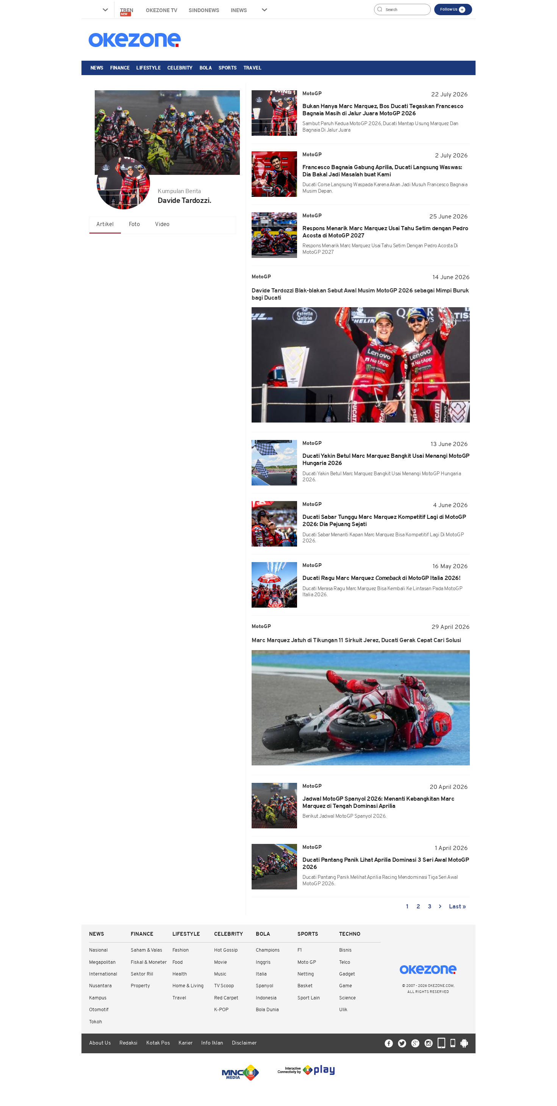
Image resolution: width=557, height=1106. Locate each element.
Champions (268, 950)
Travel (252, 67)
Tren (127, 11)
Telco (344, 962)
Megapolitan (102, 962)
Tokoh (95, 1022)
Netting (305, 974)
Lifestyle (148, 67)
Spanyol (264, 985)
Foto (134, 225)
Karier (185, 1043)
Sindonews (204, 10)
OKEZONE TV (161, 10)
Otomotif (98, 1009)
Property (140, 985)
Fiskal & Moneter (149, 962)
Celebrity (180, 67)
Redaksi (128, 1043)
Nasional (98, 950)
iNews (239, 10)
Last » (457, 907)
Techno (349, 934)
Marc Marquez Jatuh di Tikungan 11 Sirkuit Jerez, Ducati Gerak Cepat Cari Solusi (356, 641)
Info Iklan (212, 1043)
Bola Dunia (267, 1009)
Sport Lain (308, 998)
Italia (261, 974)
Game (345, 985)
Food (177, 962)
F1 (299, 950)
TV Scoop (224, 985)
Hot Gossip (226, 950)
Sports (227, 67)
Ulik (343, 1009)
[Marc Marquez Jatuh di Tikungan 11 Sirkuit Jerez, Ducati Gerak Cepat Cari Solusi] (361, 707)
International (103, 974)
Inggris (263, 962)
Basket (305, 985)
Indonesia (266, 998)
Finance (120, 67)
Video (162, 225)
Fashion (180, 950)
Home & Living (187, 985)
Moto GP (306, 962)
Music (220, 974)
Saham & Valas (146, 950)
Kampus (97, 998)
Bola (206, 67)
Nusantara (100, 985)
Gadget (347, 974)
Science (347, 998)
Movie (220, 962)
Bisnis (345, 950)
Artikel (105, 225)
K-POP (221, 1009)
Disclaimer (244, 1043)
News (97, 67)
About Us (100, 1043)
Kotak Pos (158, 1043)
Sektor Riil (142, 974)
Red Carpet (226, 998)
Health (179, 974)
